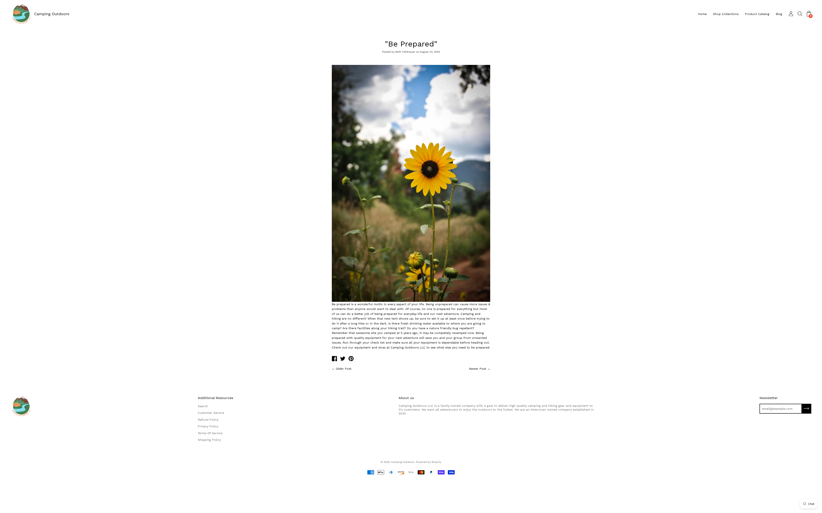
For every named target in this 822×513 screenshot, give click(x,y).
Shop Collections (726, 14)
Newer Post (477, 368)
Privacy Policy (208, 426)
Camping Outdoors (51, 14)
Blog (779, 14)
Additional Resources (215, 398)
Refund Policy (208, 419)
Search (203, 406)
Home (702, 14)
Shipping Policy (209, 439)
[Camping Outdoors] (334, 359)
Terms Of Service (210, 433)
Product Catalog (757, 14)
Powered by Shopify (428, 462)
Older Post (343, 368)
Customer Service (211, 412)
